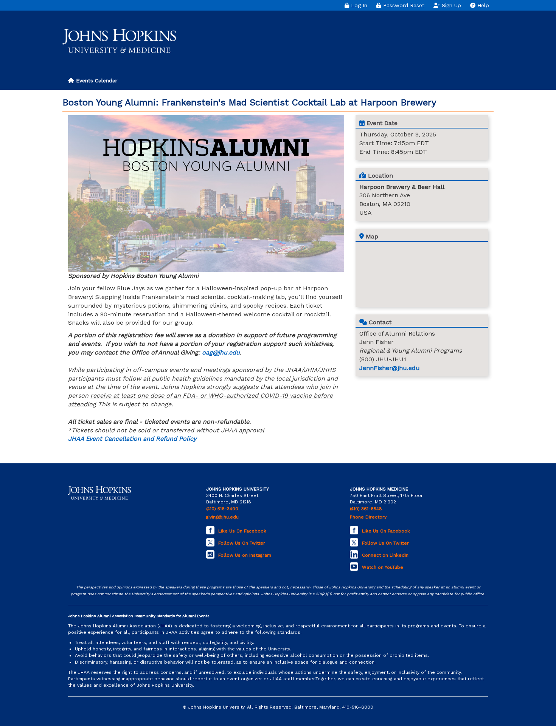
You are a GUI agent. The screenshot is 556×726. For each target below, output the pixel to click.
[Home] (119, 41)
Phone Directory (368, 517)
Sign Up (450, 5)
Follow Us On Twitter (241, 543)
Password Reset (402, 5)
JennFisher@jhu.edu (389, 368)
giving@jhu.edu (222, 517)
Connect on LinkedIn (385, 555)
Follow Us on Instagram (244, 555)
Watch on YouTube (382, 567)
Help (482, 5)
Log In (358, 5)
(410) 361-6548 (366, 508)
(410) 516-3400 (222, 508)
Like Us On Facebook (242, 531)
